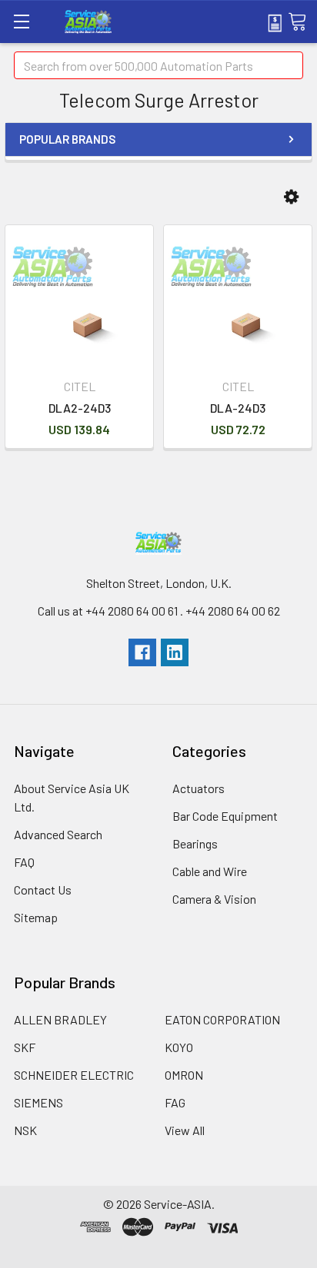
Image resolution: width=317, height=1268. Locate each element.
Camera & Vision (214, 898)
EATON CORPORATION (222, 1019)
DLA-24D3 (237, 407)
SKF (24, 1047)
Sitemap (36, 917)
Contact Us (43, 889)
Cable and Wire (209, 871)
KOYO (179, 1047)
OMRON (184, 1074)
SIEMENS (38, 1102)
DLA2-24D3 (79, 407)
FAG (175, 1102)
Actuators (198, 788)
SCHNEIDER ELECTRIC (74, 1074)
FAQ (24, 862)
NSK (25, 1130)
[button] (291, 197)
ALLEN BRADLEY (60, 1019)
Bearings (195, 843)
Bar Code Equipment (225, 815)
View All (185, 1130)
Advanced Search (58, 834)
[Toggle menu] (21, 21)
